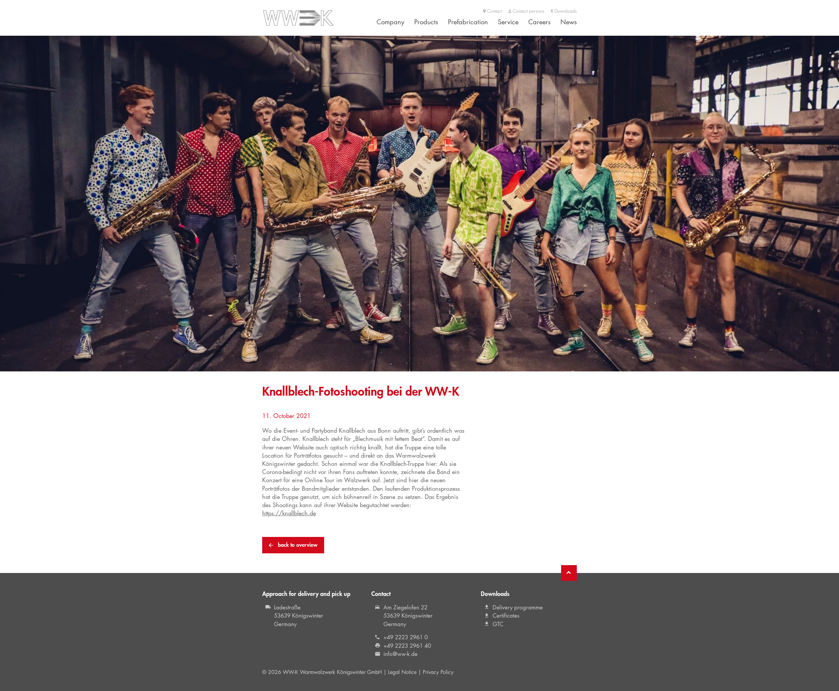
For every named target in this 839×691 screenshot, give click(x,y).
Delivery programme (518, 607)
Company (390, 22)
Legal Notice (402, 672)
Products (426, 22)
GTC (498, 624)
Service (508, 22)
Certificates (506, 615)
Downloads (565, 11)
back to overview (297, 544)
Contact (494, 11)
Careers (539, 22)
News (568, 22)
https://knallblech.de (289, 513)
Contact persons (527, 11)
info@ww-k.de (400, 654)
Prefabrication (468, 22)
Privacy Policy (438, 672)
